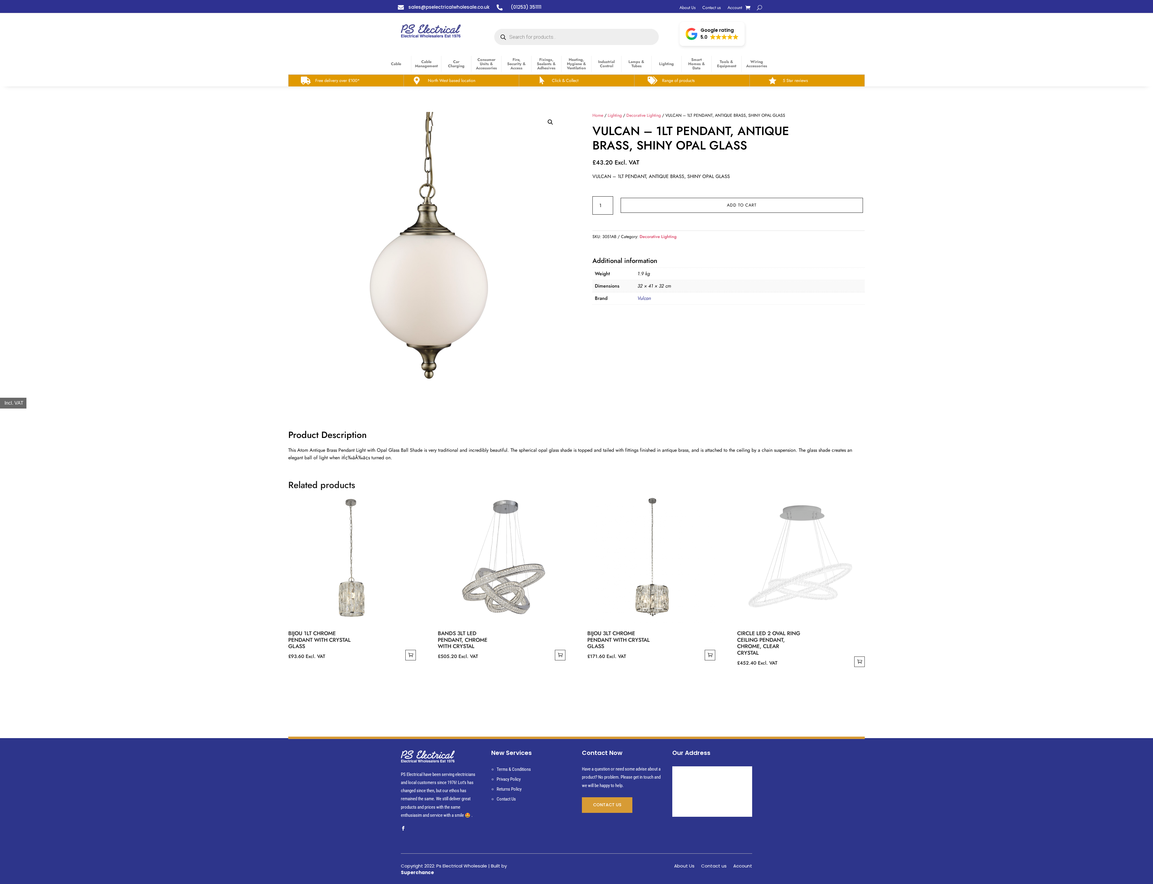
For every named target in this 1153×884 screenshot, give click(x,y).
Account (735, 8)
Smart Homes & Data (696, 64)
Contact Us (506, 799)
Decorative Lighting (643, 115)
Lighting (666, 64)
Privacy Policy (509, 779)
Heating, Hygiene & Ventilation (576, 64)
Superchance (417, 872)
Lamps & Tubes (636, 64)
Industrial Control (606, 64)
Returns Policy (509, 789)
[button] (712, 34)
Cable (396, 64)
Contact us (711, 8)
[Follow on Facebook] (402, 828)
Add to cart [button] (410, 655)
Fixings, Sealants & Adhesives (546, 64)
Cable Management (426, 64)
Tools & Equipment (726, 64)
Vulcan (644, 298)
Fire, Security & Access (516, 64)
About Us (687, 8)
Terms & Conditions (514, 769)
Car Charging (456, 64)
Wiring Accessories (756, 64)
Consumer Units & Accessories (486, 64)
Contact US (607, 805)
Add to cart (742, 205)
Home (597, 115)
